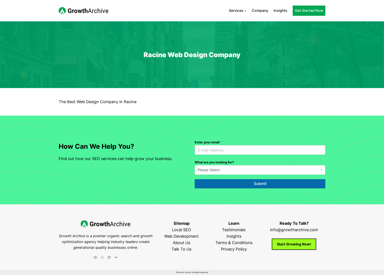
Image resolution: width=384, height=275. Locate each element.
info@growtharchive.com (294, 229)
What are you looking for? (214, 162)
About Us (181, 242)
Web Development (181, 236)
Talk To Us (181, 249)
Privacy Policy (234, 249)
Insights (233, 236)
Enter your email (208, 142)
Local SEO (181, 229)
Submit (260, 183)
